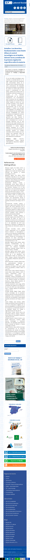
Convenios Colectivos (11, 482)
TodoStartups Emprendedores (13, 490)
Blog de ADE (8, 522)
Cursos (7, 478)
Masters (8, 476)
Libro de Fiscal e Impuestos (12, 503)
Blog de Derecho (9, 526)
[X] (2, 559)
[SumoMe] (27, 559)
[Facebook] (12, 559)
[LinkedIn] (7, 559)
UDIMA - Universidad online (12, 486)
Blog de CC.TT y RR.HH (11, 524)
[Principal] (15, 4)
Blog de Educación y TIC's (11, 542)
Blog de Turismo (9, 538)
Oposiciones (9, 480)
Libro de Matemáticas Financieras (13, 511)
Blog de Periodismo (10, 534)
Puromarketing (9, 492)
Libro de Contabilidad (11, 501)
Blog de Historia (9, 528)
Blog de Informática (10, 530)
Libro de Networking (10, 509)
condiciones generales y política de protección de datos (17, 552)
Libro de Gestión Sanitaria (12, 515)
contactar (24, 549)
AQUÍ (25, 555)
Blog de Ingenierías (10, 532)
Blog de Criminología (10, 540)
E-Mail (6, 349)
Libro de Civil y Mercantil (11, 505)
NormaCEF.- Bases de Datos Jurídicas (14, 484)
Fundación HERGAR (10, 494)
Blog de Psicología (10, 536)
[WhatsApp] (17, 559)
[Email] (22, 559)
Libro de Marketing (10, 507)
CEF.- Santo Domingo (10, 488)
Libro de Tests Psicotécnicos (12, 513)
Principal (6, 18)
